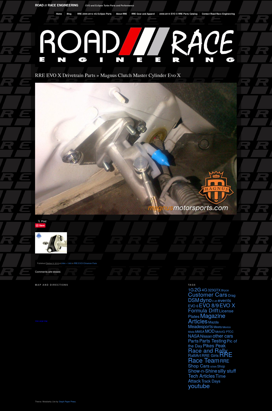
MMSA (199, 331)
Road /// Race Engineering (56, 5)
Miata (191, 331)
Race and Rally (208, 350)
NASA (194, 336)
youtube (199, 385)
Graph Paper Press (67, 401)
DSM (193, 299)
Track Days (210, 381)
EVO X (227, 305)
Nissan (206, 336)
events (224, 300)
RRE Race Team (210, 357)
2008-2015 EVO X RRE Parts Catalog (178, 13)
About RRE (121, 13)
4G (204, 289)
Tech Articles (201, 375)
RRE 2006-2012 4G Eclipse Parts (94, 13)
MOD (210, 331)
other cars (223, 335)
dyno (206, 299)
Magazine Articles (206, 318)
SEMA (213, 366)
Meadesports (200, 326)
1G (191, 290)
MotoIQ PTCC (224, 331)
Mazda (213, 321)
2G (197, 289)
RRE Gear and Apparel (143, 13)
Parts (193, 340)
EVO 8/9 (209, 305)
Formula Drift (203, 310)
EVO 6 (193, 305)
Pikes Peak (214, 345)
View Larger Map (41, 321)
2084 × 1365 (66, 263)
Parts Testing (212, 340)
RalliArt (194, 355)
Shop (221, 366)
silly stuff (227, 370)
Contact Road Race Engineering (218, 13)
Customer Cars (207, 294)
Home (59, 13)
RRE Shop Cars (208, 363)
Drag (231, 295)
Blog (69, 13)
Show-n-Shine (202, 370)
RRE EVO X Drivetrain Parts (65, 75)
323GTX (214, 289)
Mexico (226, 327)
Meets (218, 326)
